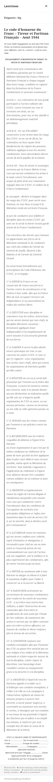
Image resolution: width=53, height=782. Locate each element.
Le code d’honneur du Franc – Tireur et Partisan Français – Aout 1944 (26, 33)
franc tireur (34, 770)
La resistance (15, 770)
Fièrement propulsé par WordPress (17, 779)
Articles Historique (26, 768)
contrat (26, 770)
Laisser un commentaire (31, 772)
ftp (39, 770)
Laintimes (11, 6)
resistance (15, 772)
